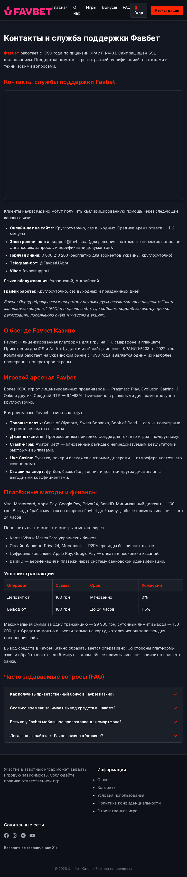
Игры (91, 7)
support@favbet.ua (69, 241)
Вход (139, 13)
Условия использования (120, 795)
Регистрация (167, 10)
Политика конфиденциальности (129, 803)
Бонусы (109, 7)
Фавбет (11, 53)
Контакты (106, 787)
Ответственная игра (117, 810)
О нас (76, 10)
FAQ (127, 7)
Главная (59, 7)
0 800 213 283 (55, 255)
